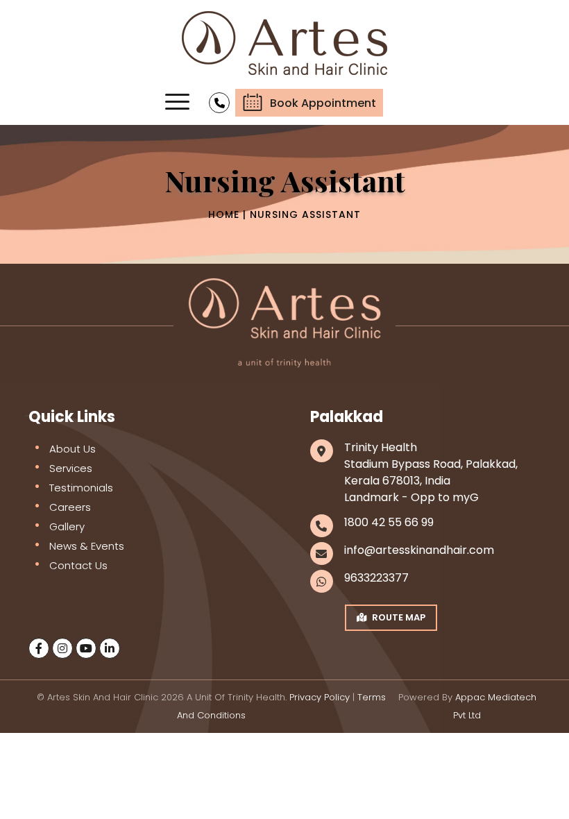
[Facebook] (38, 648)
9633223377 (376, 578)
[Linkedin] (109, 648)
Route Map (398, 617)
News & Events (86, 546)
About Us (72, 448)
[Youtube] (86, 648)
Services (70, 468)
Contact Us (78, 565)
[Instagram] (62, 648)
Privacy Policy (319, 697)
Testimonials (81, 487)
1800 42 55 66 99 (389, 522)
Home (223, 214)
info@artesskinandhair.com (419, 550)
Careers (70, 507)
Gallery (67, 526)
